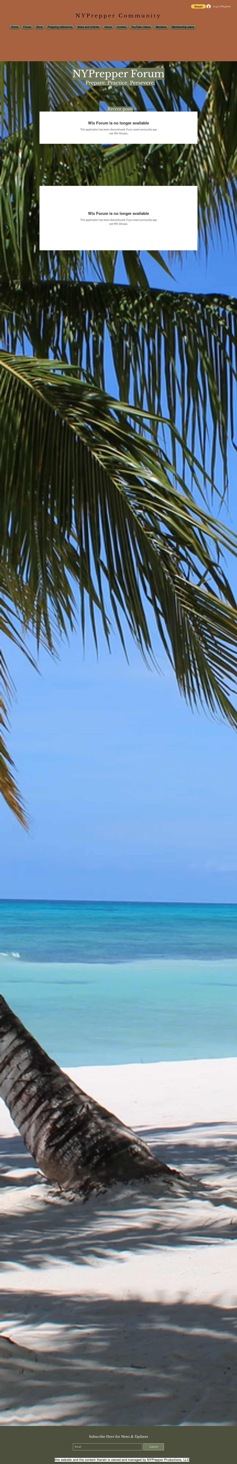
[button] (198, 6)
